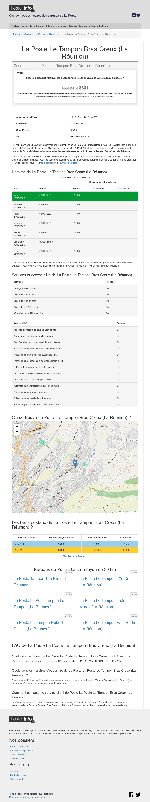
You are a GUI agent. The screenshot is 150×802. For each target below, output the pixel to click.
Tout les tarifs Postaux (75, 556)
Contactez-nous (18, 774)
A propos (14, 770)
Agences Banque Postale (22, 750)
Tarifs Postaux (17, 758)
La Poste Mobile (18, 754)
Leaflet (123, 512)
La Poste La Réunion (47, 34)
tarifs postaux (47, 162)
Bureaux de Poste (19, 746)
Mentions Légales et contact (23, 796)
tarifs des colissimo (69, 162)
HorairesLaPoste (21, 34)
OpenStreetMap (132, 512)
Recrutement (16, 778)
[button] (75, 463)
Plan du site (44, 796)
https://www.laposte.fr (80, 136)
